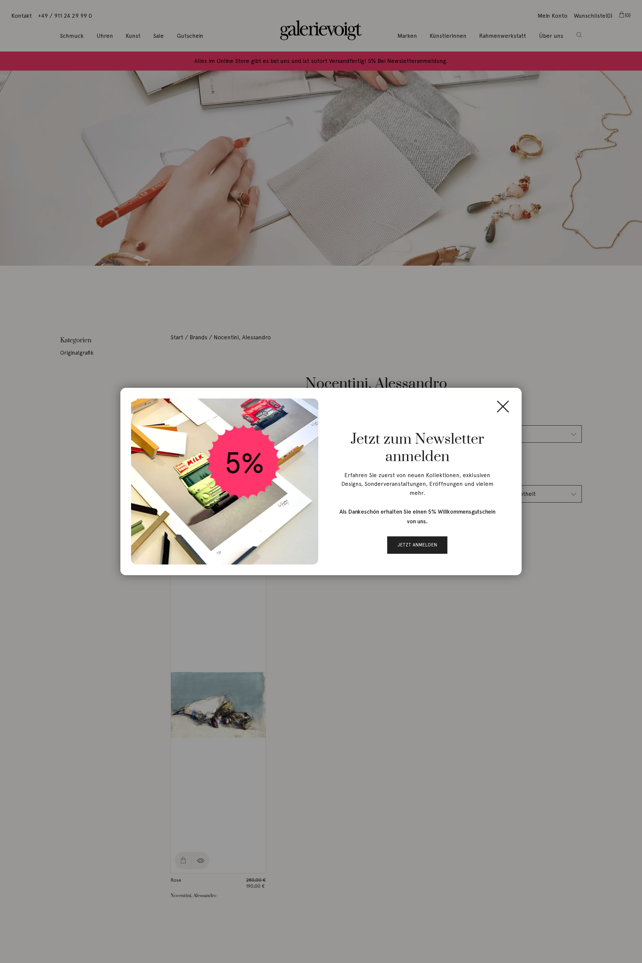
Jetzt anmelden (417, 544)
